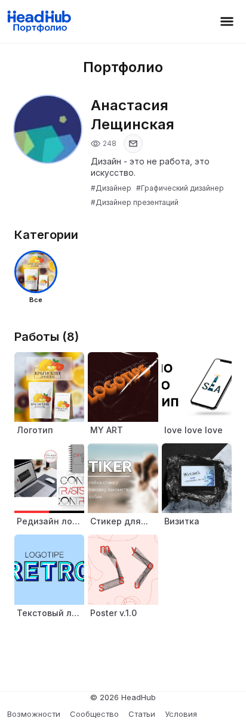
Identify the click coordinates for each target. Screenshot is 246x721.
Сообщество (94, 714)
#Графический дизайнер (180, 188)
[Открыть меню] (227, 21)
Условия (181, 714)
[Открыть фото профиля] (47, 129)
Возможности (33, 714)
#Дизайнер (111, 188)
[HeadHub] (38, 21)
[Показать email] (133, 143)
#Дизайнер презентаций (135, 202)
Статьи (141, 714)
